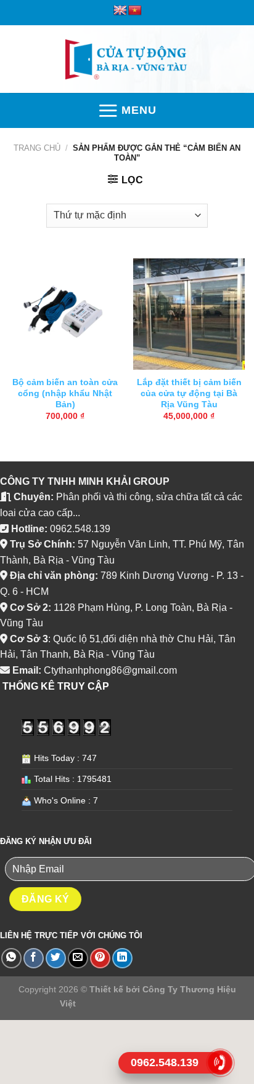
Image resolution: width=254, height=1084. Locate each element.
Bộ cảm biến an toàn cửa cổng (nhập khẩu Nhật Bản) (65, 393)
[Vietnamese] (135, 11)
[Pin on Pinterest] (100, 958)
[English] (120, 11)
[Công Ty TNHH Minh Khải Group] (127, 59)
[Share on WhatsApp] (11, 958)
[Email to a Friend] (78, 958)
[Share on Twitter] (56, 958)
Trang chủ (37, 148)
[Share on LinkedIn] (122, 958)
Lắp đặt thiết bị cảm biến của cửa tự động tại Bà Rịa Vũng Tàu (189, 393)
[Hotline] (220, 1062)
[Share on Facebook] (33, 958)
